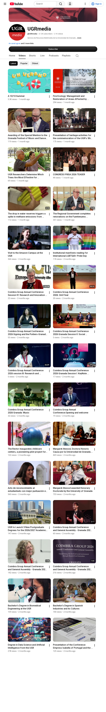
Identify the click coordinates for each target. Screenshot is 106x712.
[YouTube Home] (16, 4)
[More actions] (49, 96)
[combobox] (46, 4)
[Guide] (5, 4)
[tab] (12, 55)
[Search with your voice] (70, 4)
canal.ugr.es (15, 43)
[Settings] (85, 4)
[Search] (60, 4)
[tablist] (53, 55)
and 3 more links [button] (27, 43)
